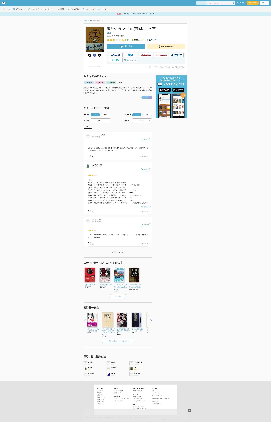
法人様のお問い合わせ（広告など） (161, 398)
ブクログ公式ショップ (138, 401)
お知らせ (154, 390)
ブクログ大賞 (100, 399)
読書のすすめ (100, 403)
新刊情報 (99, 393)
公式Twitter (155, 401)
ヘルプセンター (156, 393)
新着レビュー (100, 395)
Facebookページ (156, 403)
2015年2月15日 (96, 167)
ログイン (264, 3)
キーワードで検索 (118, 390)
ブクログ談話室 (101, 397)
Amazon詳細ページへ (167, 46)
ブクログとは (241, 3)
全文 (147, 114)
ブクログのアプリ (137, 396)
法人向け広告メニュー (158, 395)
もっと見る (146, 97)
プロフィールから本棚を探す (121, 398)
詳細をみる (144, 156)
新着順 (106, 114)
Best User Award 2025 (138, 406)
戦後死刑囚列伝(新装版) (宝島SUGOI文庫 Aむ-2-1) (123, 330)
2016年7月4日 (96, 137)
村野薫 (109, 33)
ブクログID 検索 (118, 401)
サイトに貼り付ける (94, 66)
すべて (88, 126)
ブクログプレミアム (138, 398)
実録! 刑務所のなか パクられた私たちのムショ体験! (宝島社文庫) (135, 286)
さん (97, 135)
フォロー (146, 139)
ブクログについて (137, 390)
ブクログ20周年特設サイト (140, 409)
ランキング (100, 390)
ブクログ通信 (100, 401)
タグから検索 (117, 393)
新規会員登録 (252, 3)
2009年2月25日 (96, 222)
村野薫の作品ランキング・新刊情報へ (118, 341)
